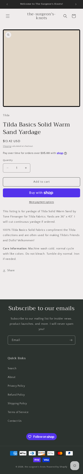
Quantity (8, 160)
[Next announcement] (76, 4)
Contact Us (15, 420)
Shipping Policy (17, 403)
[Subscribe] (71, 340)
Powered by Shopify (57, 467)
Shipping (7, 146)
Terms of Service (18, 412)
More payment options (41, 202)
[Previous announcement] (7, 4)
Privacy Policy (16, 385)
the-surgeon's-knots (35, 467)
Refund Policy (16, 394)
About (11, 377)
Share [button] (11, 270)
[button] (7, 16)
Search (12, 368)
